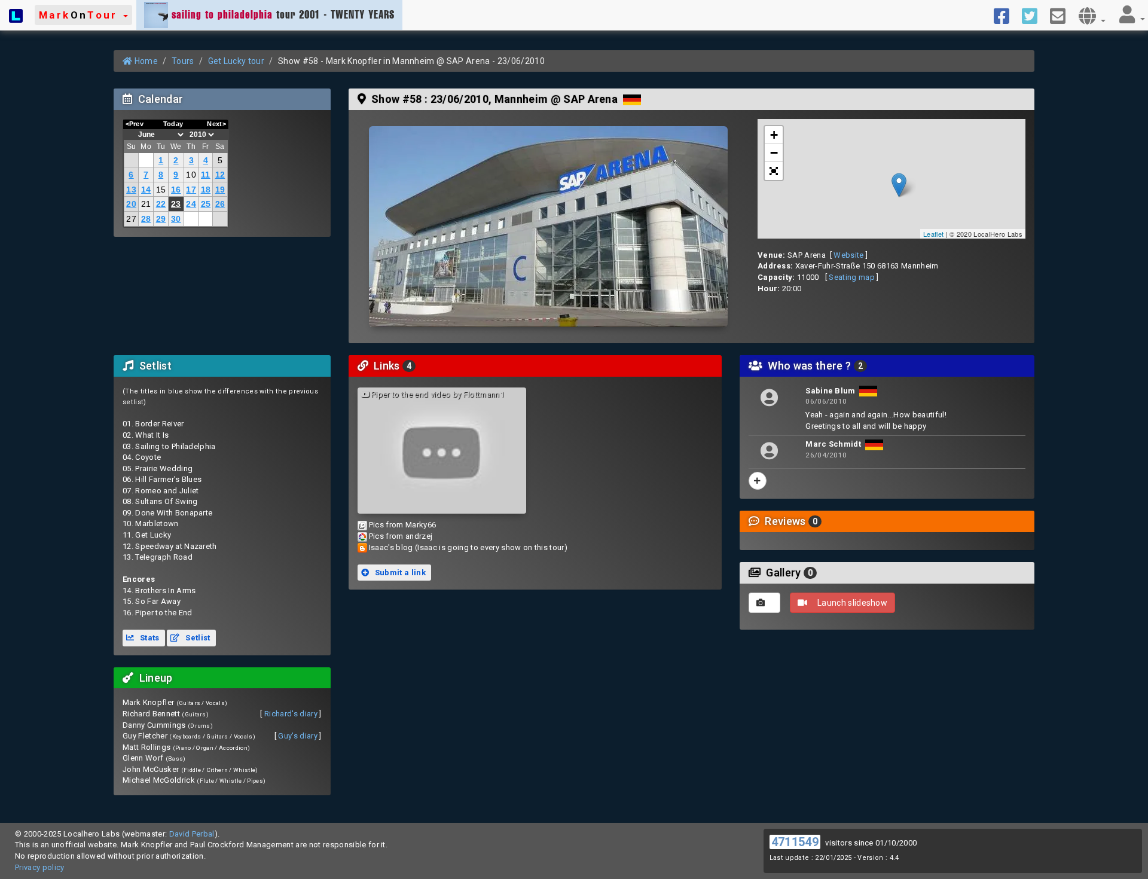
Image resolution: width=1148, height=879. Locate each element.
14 (146, 189)
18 (206, 189)
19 (220, 189)
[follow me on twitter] (1034, 15)
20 (131, 204)
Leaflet (933, 234)
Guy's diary (297, 735)
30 (176, 219)
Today (173, 123)
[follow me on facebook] (1006, 15)
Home (145, 61)
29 (161, 219)
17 (191, 189)
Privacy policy (40, 867)
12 (220, 174)
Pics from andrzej (401, 536)
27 (131, 219)
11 (205, 174)
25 (206, 204)
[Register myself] (758, 481)
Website (848, 255)
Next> (216, 123)
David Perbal (192, 833)
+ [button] (774, 134)
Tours (183, 61)
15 (161, 189)
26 (220, 204)
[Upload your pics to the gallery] (764, 603)
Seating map (852, 277)
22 (161, 204)
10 (191, 174)
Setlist (197, 637)
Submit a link (399, 572)
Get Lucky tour (236, 61)
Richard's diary (290, 713)
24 (191, 204)
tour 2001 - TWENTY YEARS (283, 14)
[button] (83, 15)
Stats (149, 637)
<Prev (135, 123)
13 (131, 189)
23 (176, 204)
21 (146, 204)
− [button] (774, 152)
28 (146, 219)
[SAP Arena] (548, 226)
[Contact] (1062, 15)
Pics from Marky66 (402, 524)
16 (176, 189)
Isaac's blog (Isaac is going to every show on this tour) (468, 547)
